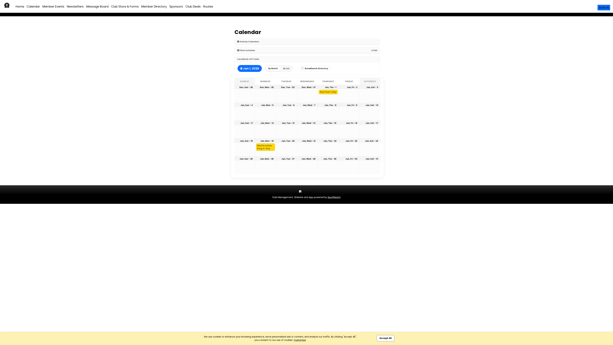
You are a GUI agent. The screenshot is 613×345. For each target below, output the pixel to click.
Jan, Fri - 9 (352, 105)
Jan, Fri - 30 (351, 158)
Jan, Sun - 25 (246, 158)
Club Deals (193, 6)
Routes (208, 6)
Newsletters (75, 6)
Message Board (97, 6)
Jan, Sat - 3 (372, 87)
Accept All (385, 338)
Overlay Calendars (249, 41)
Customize (300, 340)
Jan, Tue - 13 (288, 123)
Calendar (33, 6)
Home (20, 6)
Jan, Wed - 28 (308, 158)
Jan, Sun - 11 (246, 123)
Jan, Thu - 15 (330, 123)
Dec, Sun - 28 (246, 87)
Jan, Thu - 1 (330, 87)
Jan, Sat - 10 (372, 105)
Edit (375, 50)
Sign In (604, 8)
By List (286, 68)
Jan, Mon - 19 (267, 141)
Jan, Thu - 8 (330, 105)
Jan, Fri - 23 (351, 141)
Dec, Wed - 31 (308, 87)
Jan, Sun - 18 (246, 141)
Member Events (53, 6)
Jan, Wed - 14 (308, 123)
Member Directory (154, 6)
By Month (273, 68)
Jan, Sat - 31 (372, 158)
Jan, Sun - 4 (247, 105)
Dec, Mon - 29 (267, 87)
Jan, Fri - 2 (352, 87)
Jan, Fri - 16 (351, 123)
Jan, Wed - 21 (308, 141)
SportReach (334, 197)
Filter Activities (247, 50)
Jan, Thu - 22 (329, 141)
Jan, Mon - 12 (267, 123)
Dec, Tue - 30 (288, 87)
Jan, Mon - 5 (267, 105)
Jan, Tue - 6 (289, 105)
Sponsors (176, 6)
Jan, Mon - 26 (267, 158)
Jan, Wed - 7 (309, 105)
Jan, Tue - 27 (288, 158)
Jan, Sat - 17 (372, 123)
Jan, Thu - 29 (329, 158)
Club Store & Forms (125, 6)
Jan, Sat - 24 (371, 141)
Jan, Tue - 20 (288, 141)
